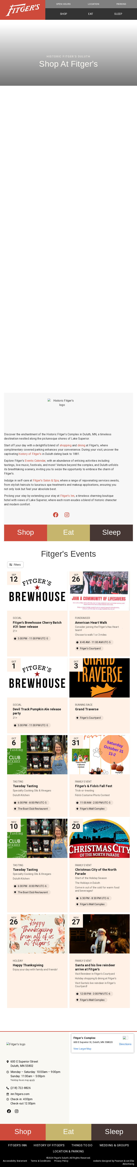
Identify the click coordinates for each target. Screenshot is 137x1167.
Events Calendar (35, 460)
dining (81, 445)
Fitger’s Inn (67, 495)
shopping (66, 445)
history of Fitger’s (30, 454)
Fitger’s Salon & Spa (46, 480)
